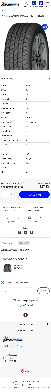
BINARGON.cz (30, 387)
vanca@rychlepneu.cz (28, 300)
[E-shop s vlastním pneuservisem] (2, 10)
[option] (25, 46)
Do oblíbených (15, 218)
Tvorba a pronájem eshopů (13, 387)
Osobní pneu (10, 10)
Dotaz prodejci (37, 218)
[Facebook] (25, 315)
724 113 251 (28, 305)
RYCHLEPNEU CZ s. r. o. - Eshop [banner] (10, 4)
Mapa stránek (43, 387)
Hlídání (34, 222)
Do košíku (34, 194)
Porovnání (46, 78)
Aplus (37, 210)
